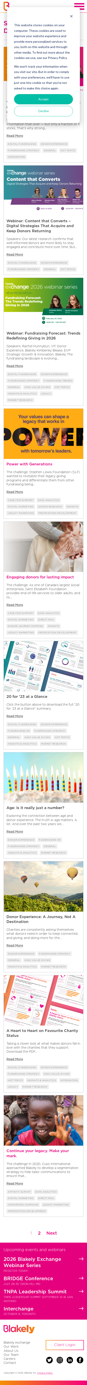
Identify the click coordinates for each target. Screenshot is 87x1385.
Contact (10, 1362)
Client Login (64, 1345)
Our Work (11, 1346)
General (50, 150)
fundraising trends (58, 381)
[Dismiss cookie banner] (71, 17)
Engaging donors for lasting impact (40, 577)
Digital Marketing (21, 506)
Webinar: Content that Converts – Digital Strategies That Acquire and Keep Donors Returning (40, 226)
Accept (43, 99)
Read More (14, 135)
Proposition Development (57, 513)
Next (51, 1233)
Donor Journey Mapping (25, 626)
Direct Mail (46, 619)
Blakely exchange (17, 1342)
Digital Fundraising (22, 144)
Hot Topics (67, 150)
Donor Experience (54, 144)
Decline (43, 111)
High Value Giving (37, 387)
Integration (16, 157)
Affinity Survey (19, 1192)
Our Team (11, 1354)
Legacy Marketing (21, 513)
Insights (72, 506)
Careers (9, 1358)
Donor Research (50, 506)
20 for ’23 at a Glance (26, 696)
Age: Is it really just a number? (35, 808)
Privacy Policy (45, 1373)
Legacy (46, 393)
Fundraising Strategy (23, 150)
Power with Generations (29, 464)
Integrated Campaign (23, 1204)
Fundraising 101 (19, 731)
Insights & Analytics (22, 393)
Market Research (20, 400)
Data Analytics (48, 500)
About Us (11, 1350)
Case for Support (20, 500)
